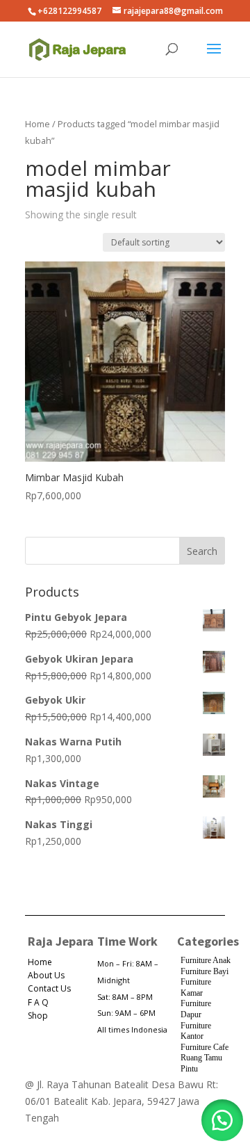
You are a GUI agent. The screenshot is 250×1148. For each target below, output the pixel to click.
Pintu (189, 1069)
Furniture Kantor (196, 1031)
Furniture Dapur (196, 1009)
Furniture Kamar (196, 987)
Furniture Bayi (204, 971)
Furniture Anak (206, 960)
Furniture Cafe (204, 1047)
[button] (222, 1120)
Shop (38, 1015)
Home (37, 124)
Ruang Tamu (201, 1057)
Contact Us (49, 988)
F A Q (38, 1002)
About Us (46, 975)
